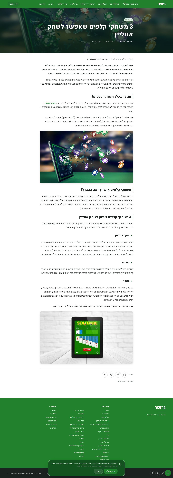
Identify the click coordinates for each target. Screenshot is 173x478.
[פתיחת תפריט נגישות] (168, 473)
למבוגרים (128, 20)
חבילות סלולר (104, 428)
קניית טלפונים (79, 453)
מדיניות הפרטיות (86, 466)
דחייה (98, 471)
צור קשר (42, 4)
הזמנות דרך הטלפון (88, 4)
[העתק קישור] (105, 375)
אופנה (107, 410)
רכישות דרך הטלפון (102, 456)
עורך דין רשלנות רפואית (100, 449)
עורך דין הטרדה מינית (76, 445)
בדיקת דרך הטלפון (102, 421)
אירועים (81, 413)
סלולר (82, 442)
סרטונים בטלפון (103, 445)
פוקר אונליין (49, 103)
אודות (51, 4)
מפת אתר (53, 428)
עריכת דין (106, 453)
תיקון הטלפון (62, 4)
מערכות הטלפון (103, 438)
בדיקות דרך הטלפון (77, 417)
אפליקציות (102, 4)
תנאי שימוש (52, 421)
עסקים (81, 449)
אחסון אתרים (79, 410)
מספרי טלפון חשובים (76, 435)
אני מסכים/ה (111, 471)
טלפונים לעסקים (103, 431)
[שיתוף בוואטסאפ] (124, 375)
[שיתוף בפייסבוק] (118, 375)
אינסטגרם (105, 413)
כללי (107, 435)
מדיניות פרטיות (50, 417)
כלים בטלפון (79, 431)
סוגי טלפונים (114, 4)
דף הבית (130, 59)
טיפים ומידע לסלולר (130, 4)
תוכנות (81, 456)
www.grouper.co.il (24, 473)
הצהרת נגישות (51, 424)
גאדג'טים (74, 4)
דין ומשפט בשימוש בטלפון (99, 424)
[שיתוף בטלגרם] (111, 375)
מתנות (81, 438)
